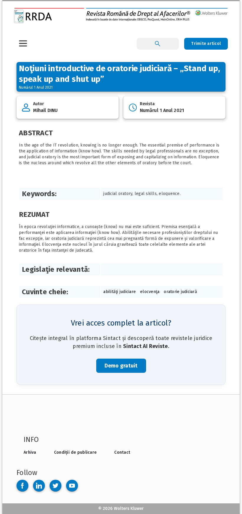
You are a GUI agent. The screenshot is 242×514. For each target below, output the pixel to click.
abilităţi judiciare (119, 291)
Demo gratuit (121, 365)
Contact (122, 452)
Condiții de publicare (75, 452)
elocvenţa (149, 291)
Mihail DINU (45, 110)
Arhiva (30, 452)
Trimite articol (206, 43)
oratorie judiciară (180, 291)
